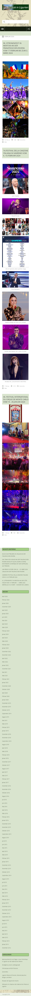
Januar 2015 (5, 861)
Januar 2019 (5, 731)
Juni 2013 (4, 927)
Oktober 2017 (6, 765)
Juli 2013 (4, 923)
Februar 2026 (5, 600)
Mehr (5, 142)
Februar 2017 (5, 779)
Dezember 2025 (6, 607)
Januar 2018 (5, 758)
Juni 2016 (4, 803)
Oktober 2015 (6, 830)
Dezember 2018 (6, 734)
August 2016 (5, 796)
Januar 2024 (5, 634)
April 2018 (5, 748)
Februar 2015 (5, 858)
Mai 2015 (4, 848)
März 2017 (5, 775)
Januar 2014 (5, 903)
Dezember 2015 (6, 824)
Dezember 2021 (6, 669)
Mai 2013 (4, 930)
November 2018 (6, 737)
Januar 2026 (5, 603)
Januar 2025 (5, 613)
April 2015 (5, 851)
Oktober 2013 (6, 913)
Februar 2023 (5, 644)
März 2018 (5, 751)
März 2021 (5, 675)
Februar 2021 (5, 679)
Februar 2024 (5, 631)
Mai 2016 (4, 806)
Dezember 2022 (6, 651)
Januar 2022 (5, 665)
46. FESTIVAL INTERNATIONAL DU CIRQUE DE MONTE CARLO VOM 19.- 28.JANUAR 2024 (15, 399)
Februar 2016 (5, 817)
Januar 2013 (5, 944)
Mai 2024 (4, 620)
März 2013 (5, 937)
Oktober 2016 (6, 793)
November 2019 (6, 706)
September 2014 (6, 875)
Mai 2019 (4, 720)
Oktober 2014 (6, 872)
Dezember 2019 (6, 703)
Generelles (22, 140)
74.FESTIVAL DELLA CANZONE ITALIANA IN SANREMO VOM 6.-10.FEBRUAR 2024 (15, 153)
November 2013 (6, 910)
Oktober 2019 (6, 710)
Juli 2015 (4, 841)
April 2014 (5, 893)
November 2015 (6, 827)
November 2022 (6, 655)
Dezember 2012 (6, 948)
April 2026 (5, 596)
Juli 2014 (4, 882)
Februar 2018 (5, 755)
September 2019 (6, 713)
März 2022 (5, 662)
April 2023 (5, 638)
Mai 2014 (4, 889)
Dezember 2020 (6, 686)
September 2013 (6, 917)
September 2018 (6, 741)
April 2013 (5, 934)
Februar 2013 (5, 941)
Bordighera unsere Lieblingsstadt (11, 965)
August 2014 (5, 879)
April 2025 (5, 610)
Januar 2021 (5, 682)
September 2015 (6, 834)
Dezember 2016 (6, 786)
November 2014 (6, 868)
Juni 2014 (4, 886)
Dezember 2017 (6, 762)
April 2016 (5, 810)
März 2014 (5, 896)
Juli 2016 (4, 799)
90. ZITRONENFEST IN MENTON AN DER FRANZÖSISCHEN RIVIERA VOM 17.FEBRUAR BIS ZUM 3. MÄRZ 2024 (15, 48)
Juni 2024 (4, 617)
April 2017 (5, 772)
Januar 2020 (5, 700)
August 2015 (5, 837)
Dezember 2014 (6, 865)
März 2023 (5, 641)
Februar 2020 (5, 696)
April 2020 (5, 693)
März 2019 (5, 724)
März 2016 (5, 813)
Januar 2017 (5, 782)
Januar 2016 (5, 820)
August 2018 (5, 744)
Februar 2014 (5, 899)
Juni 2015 (4, 844)
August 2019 (5, 717)
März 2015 (5, 855)
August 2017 (5, 768)
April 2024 (5, 624)
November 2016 (6, 789)
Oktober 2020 (6, 689)
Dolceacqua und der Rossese (10, 968)
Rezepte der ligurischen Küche (10, 981)
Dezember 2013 (6, 906)
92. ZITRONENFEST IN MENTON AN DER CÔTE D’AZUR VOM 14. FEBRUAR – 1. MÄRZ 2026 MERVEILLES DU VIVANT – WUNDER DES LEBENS (15, 583)
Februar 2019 (5, 727)
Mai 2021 (4, 672)
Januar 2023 (5, 648)
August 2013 (5, 920)
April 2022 (5, 658)
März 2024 (5, 627)
